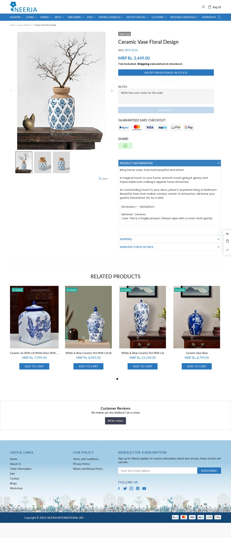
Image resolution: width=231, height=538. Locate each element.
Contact (14, 478)
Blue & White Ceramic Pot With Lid (88, 353)
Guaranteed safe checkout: (142, 120)
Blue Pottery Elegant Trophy (34, 353)
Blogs (13, 483)
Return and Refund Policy (88, 468)
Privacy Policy (81, 463)
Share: (123, 139)
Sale (12, 473)
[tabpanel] (34, 331)
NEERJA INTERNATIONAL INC (23, 6)
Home (12, 25)
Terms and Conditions (86, 459)
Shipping (143, 64)
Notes (122, 86)
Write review (115, 420)
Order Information (20, 468)
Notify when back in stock (166, 72)
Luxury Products (24, 25)
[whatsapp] (125, 145)
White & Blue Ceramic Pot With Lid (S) (197, 353)
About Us (15, 463)
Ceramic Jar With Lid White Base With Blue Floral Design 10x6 (142, 353)
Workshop (16, 488)
